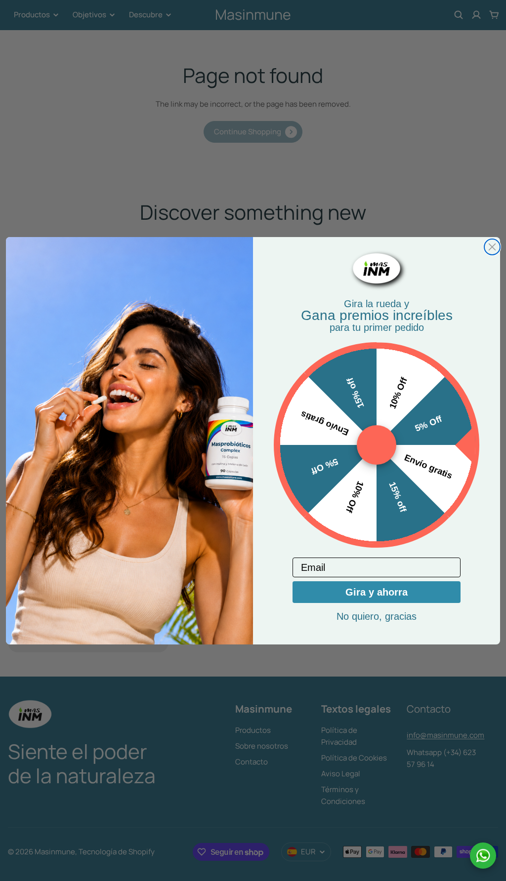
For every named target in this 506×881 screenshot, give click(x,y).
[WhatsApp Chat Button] (483, 855)
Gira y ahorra (376, 592)
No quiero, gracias (377, 616)
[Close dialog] (492, 247)
